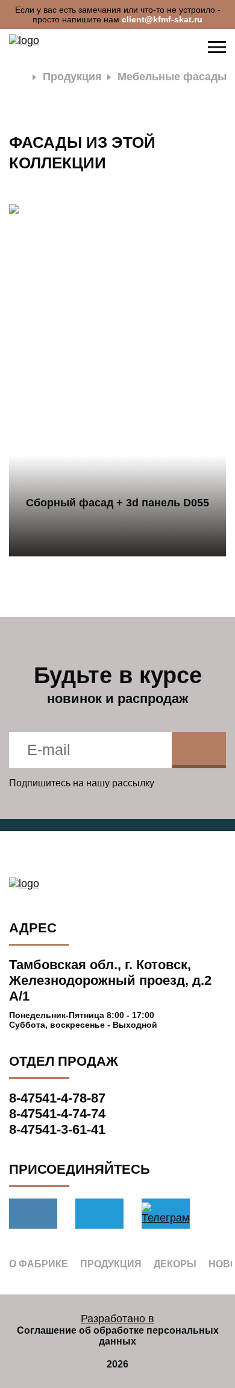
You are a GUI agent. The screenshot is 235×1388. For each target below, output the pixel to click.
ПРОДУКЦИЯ (111, 1264)
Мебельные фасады (172, 77)
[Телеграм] (99, 1214)
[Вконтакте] (33, 1214)
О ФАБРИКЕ (38, 1264)
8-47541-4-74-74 (57, 1113)
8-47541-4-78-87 (57, 1098)
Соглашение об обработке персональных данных (118, 1335)
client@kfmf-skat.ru (162, 19)
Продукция (72, 77)
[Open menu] (217, 47)
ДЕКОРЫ (175, 1264)
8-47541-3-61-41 (57, 1129)
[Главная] (18, 77)
